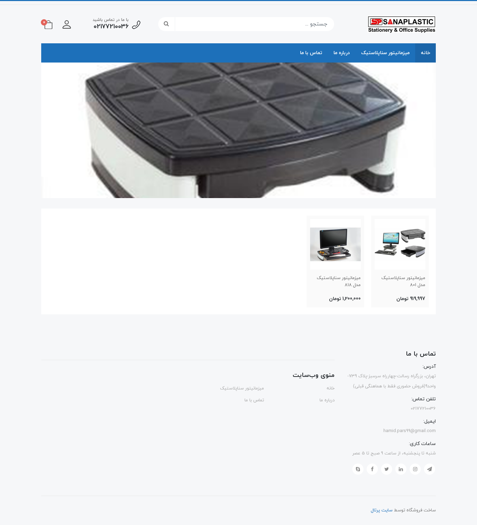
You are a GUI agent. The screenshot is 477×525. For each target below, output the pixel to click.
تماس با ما (311, 53)
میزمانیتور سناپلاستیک (385, 53)
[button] (66, 24)
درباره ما (341, 53)
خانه (425, 53)
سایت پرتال (381, 510)
